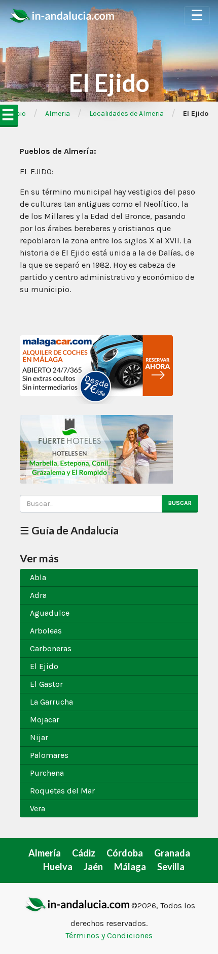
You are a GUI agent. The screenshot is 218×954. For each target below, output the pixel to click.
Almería (44, 852)
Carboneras (50, 648)
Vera (37, 808)
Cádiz (83, 852)
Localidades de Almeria (126, 113)
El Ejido (44, 666)
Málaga (130, 866)
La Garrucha (51, 702)
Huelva (57, 866)
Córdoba (124, 852)
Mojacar (44, 719)
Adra (38, 595)
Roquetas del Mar (62, 791)
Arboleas (46, 630)
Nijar (39, 737)
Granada (172, 852)
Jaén (93, 866)
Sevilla (171, 866)
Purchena (47, 773)
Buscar (180, 502)
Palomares (49, 755)
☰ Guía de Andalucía (69, 530)
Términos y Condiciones (109, 935)
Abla (38, 577)
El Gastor (46, 684)
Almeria (57, 113)
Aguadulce (49, 613)
